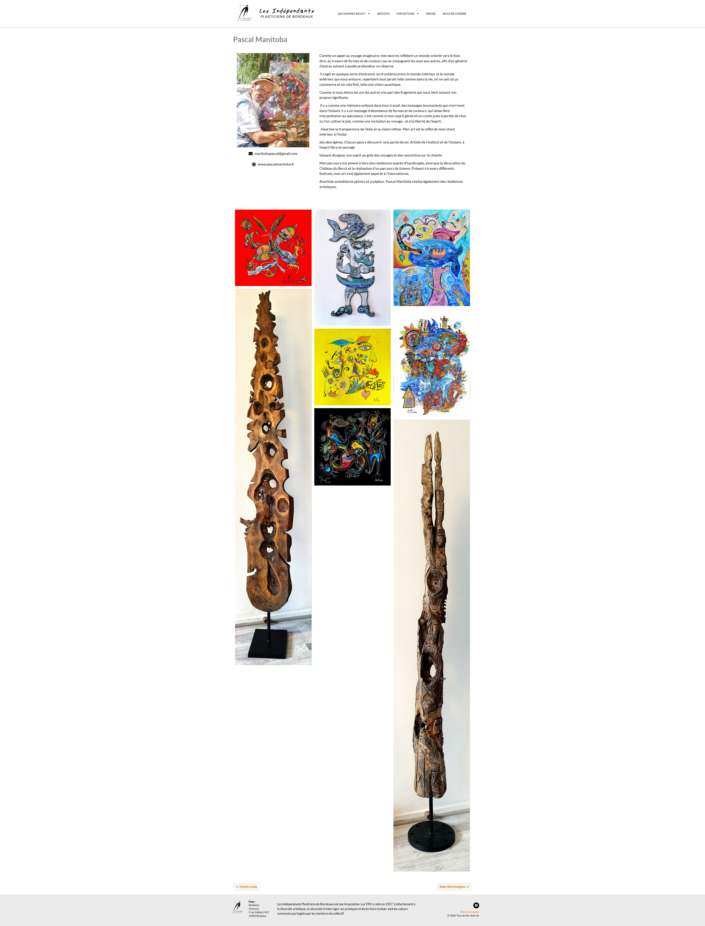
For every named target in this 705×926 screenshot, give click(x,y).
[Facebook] (476, 905)
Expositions (406, 13)
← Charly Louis (246, 887)
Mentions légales (469, 911)
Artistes (383, 13)
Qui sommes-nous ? (352, 13)
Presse (431, 13)
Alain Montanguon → (454, 887)
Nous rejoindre (455, 13)
